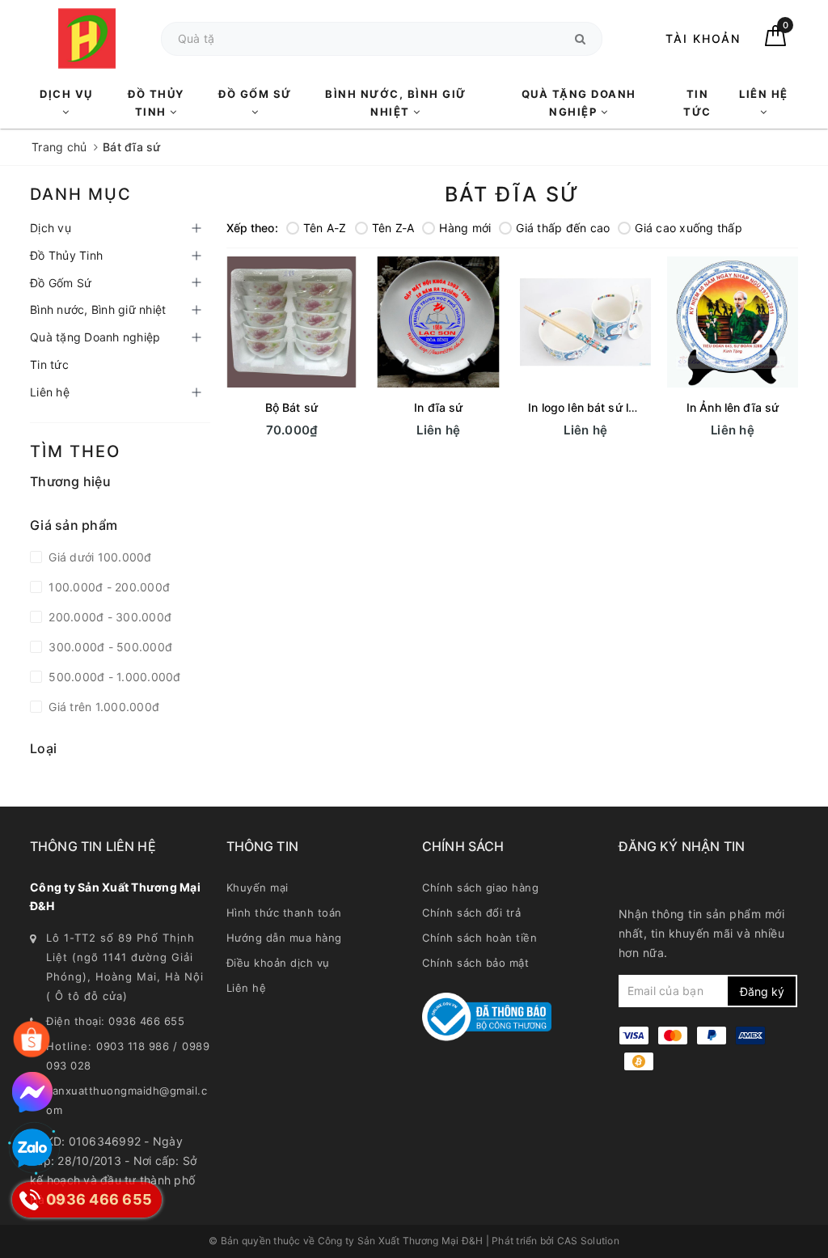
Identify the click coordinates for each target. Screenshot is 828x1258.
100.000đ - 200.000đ (107, 587)
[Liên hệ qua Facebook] (32, 1092)
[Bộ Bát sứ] (291, 322)
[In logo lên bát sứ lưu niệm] (585, 322)
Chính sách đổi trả (471, 912)
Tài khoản (703, 38)
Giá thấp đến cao (563, 228)
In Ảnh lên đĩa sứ (732, 407)
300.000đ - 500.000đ (108, 647)
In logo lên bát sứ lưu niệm (599, 407)
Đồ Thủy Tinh (156, 102)
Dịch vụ (66, 93)
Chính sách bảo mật (475, 962)
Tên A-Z (325, 228)
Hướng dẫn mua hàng (284, 937)
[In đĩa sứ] (438, 322)
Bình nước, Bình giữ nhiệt (396, 102)
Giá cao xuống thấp (688, 228)
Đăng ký (762, 991)
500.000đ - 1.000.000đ (113, 677)
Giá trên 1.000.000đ (102, 707)
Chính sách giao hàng (480, 887)
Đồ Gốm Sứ (255, 93)
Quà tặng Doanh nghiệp (579, 102)
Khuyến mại (257, 887)
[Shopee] (31, 1039)
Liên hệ (763, 93)
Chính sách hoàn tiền (479, 937)
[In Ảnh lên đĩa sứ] (732, 322)
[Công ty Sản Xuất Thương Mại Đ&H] (87, 38)
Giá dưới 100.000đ (98, 557)
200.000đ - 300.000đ (108, 617)
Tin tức (697, 102)
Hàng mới (465, 228)
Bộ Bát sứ (291, 407)
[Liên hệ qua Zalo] (32, 1149)
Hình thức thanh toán (284, 912)
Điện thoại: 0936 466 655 (115, 1020)
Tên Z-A (393, 228)
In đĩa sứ (438, 407)
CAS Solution (588, 1241)
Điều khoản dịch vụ (278, 962)
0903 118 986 (132, 1046)
